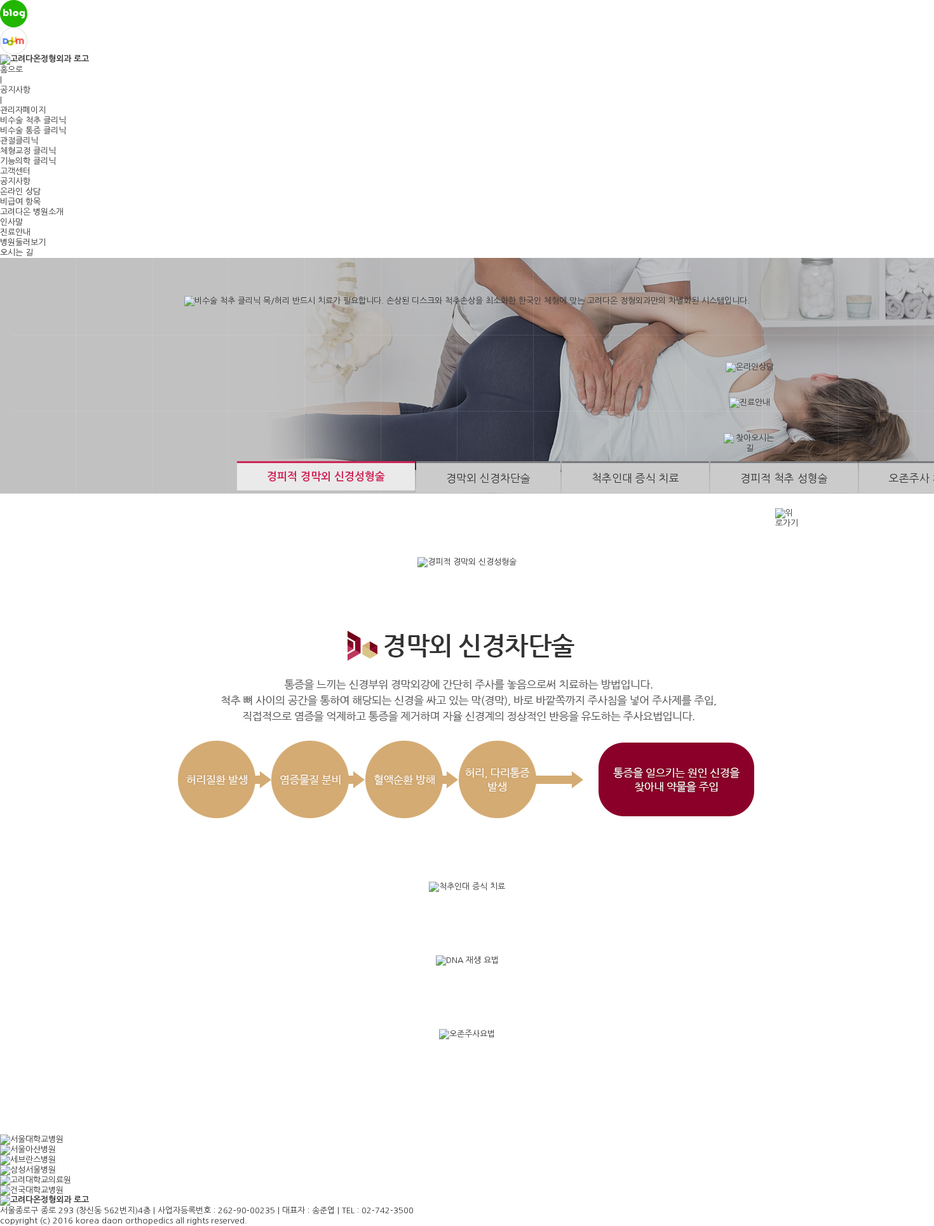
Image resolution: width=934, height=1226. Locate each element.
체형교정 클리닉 (28, 151)
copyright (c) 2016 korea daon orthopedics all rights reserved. (123, 1220)
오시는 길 (16, 252)
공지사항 (15, 90)
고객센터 (15, 171)
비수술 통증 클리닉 (33, 130)
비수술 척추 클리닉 (33, 120)
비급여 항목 (20, 202)
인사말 (11, 222)
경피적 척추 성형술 (784, 478)
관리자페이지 (23, 110)
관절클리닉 (19, 141)
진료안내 (15, 232)
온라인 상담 (20, 191)
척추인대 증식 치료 (635, 478)
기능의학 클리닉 (28, 161)
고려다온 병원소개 (32, 212)
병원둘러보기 (23, 242)
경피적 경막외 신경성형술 (326, 476)
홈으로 (11, 69)
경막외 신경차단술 (488, 478)
